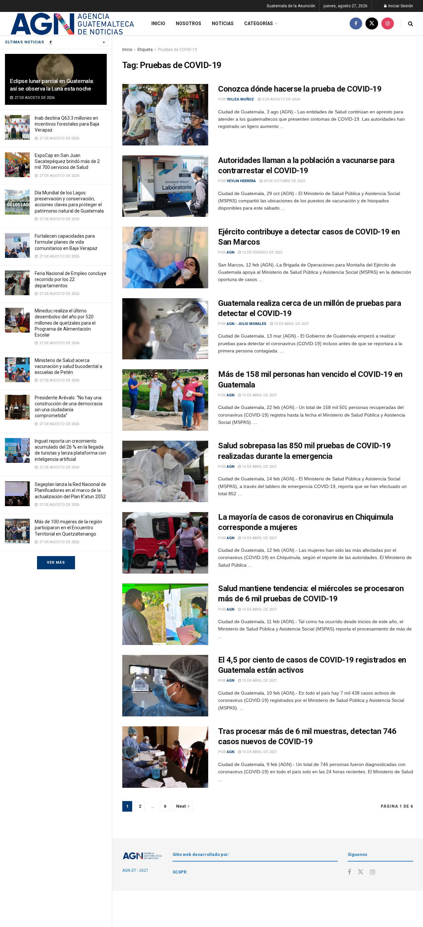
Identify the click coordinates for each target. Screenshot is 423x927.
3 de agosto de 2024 (280, 99)
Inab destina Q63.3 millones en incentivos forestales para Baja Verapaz (67, 124)
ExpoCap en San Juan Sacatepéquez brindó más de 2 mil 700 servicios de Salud (67, 161)
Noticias (223, 23)
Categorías (258, 23)
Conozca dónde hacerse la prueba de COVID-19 (299, 89)
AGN (230, 252)
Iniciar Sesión (400, 6)
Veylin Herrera (241, 181)
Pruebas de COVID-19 (177, 49)
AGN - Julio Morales (246, 324)
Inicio (158, 23)
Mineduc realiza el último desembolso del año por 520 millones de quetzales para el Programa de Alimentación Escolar (65, 323)
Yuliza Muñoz (240, 99)
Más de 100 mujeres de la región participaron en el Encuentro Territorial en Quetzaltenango (68, 527)
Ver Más (56, 562)
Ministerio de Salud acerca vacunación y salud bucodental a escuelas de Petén (68, 366)
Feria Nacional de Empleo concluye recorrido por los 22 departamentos (70, 279)
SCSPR (179, 871)
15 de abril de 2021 (291, 324)
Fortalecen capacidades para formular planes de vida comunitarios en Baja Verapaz (66, 242)
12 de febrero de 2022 (262, 252)
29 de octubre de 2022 (283, 181)
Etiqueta (145, 49)
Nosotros (188, 23)
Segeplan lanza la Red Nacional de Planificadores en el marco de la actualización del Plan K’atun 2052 (70, 490)
